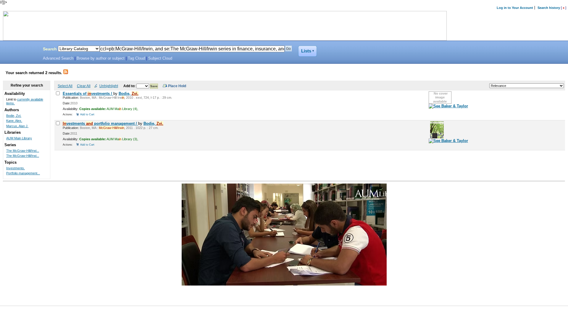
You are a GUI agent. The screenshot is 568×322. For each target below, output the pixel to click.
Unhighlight (108, 86)
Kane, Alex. (14, 120)
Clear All (84, 86)
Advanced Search (58, 58)
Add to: (129, 86)
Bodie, (128, 93)
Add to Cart (87, 114)
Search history (549, 7)
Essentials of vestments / (88, 93)
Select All (65, 86)
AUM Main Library (19, 138)
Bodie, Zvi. (13, 115)
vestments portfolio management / (100, 123)
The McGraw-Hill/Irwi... (22, 150)
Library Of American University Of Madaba (20, 50)
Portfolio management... (23, 173)
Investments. (15, 168)
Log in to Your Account (515, 7)
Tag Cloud (136, 58)
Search (50, 49)
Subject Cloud (160, 58)
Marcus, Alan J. (17, 126)
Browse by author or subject (101, 58)
